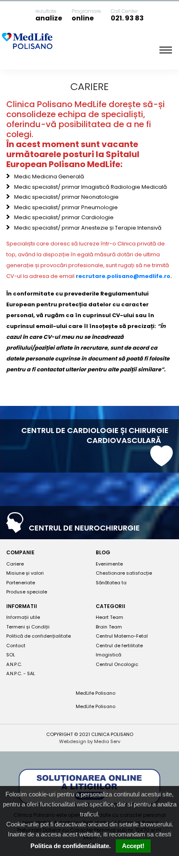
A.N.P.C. (14, 664)
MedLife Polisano (95, 693)
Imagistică (108, 654)
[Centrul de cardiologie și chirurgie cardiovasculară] (161, 462)
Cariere (15, 564)
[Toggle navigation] (165, 50)
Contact (15, 645)
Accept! (133, 845)
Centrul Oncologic (117, 664)
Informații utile (23, 617)
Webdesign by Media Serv (89, 741)
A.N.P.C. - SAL (20, 673)
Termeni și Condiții (28, 626)
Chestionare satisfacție (124, 573)
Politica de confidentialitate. (70, 845)
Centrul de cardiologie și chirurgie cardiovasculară (95, 435)
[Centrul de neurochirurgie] (14, 528)
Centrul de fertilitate (119, 645)
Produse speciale (26, 591)
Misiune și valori (25, 573)
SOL (10, 654)
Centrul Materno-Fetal (122, 636)
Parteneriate (20, 582)
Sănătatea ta (111, 582)
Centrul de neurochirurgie (85, 528)
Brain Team (109, 626)
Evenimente (109, 564)
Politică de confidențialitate (38, 636)
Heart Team (109, 617)
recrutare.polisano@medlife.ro (123, 276)
